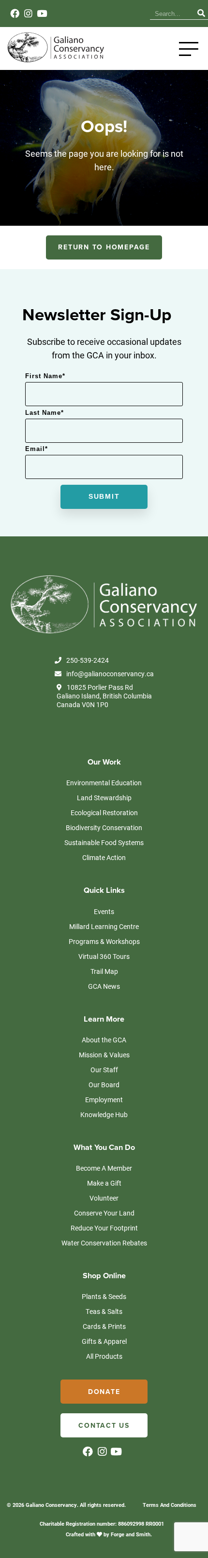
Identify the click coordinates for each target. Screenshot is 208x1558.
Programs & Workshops (104, 941)
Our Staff (104, 1069)
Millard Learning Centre (104, 926)
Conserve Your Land (104, 1212)
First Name (45, 376)
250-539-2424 (87, 660)
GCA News (104, 986)
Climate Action (104, 857)
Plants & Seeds (104, 1296)
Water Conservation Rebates (104, 1242)
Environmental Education (104, 782)
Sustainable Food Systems (104, 842)
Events (104, 911)
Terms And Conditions (169, 1504)
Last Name (44, 412)
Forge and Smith (130, 1534)
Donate (104, 1392)
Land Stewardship (104, 797)
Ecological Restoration (104, 812)
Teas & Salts (104, 1311)
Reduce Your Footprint (104, 1227)
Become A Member (104, 1168)
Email (36, 448)
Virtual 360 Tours (104, 956)
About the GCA (104, 1039)
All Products (104, 1356)
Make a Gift (104, 1183)
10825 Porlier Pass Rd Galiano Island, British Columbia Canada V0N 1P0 (104, 696)
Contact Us (104, 1425)
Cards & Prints (104, 1326)
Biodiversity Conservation (104, 827)
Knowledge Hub (104, 1114)
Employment (104, 1099)
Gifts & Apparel (104, 1341)
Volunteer (104, 1198)
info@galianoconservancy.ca (110, 674)
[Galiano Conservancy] (54, 60)
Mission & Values (104, 1054)
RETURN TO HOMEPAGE (104, 247)
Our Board (104, 1084)
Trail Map (104, 971)
